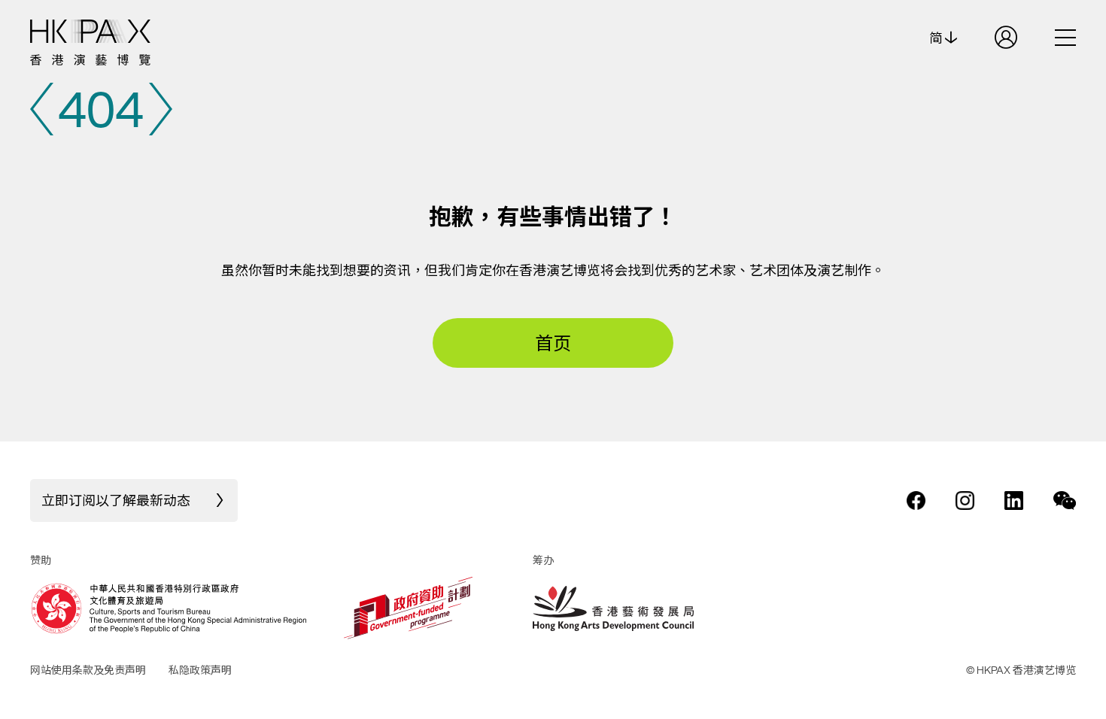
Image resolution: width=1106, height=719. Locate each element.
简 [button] (937, 37)
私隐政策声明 (200, 670)
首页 (553, 342)
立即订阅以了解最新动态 (115, 500)
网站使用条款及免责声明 (88, 670)
